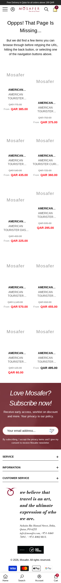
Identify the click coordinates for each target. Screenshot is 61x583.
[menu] (5, 9)
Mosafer (24, 559)
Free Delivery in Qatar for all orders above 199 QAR (30, 2)
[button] (12, 9)
